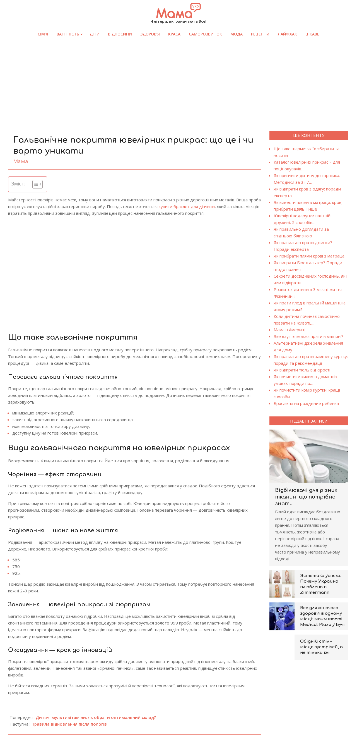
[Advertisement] (178, 82)
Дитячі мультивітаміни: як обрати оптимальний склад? (96, 717)
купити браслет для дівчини (187, 206)
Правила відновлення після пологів (69, 724)
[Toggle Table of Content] (34, 184)
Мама (20, 161)
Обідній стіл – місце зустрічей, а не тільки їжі (321, 647)
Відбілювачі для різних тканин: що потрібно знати (306, 496)
